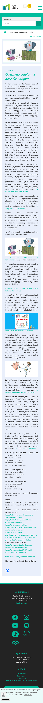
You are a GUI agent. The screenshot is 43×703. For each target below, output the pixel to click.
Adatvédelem (21, 678)
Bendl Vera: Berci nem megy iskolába (19, 330)
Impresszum (21, 676)
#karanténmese (29, 556)
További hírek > (35, 36)
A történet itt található (26, 448)
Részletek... (28, 694)
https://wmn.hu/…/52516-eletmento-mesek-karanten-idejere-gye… (19, 546)
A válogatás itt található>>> (21, 207)
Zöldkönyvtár (21, 673)
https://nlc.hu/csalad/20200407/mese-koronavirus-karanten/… (19, 521)
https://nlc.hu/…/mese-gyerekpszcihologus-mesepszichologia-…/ (21, 533)
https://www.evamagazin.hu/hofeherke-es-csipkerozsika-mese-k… (21, 528)
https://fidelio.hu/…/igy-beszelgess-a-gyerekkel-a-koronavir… (19, 516)
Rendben (5, 699)
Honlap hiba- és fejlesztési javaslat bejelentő (21, 680)
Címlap (5, 32)
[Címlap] (10, 5)
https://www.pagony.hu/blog (16, 525)
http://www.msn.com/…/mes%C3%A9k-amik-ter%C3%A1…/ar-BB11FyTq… (20, 538)
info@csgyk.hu (21, 603)
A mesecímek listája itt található (21, 190)
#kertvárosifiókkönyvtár (14, 556)
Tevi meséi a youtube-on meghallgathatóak (21, 391)
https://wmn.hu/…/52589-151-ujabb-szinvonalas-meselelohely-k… (19, 551)
